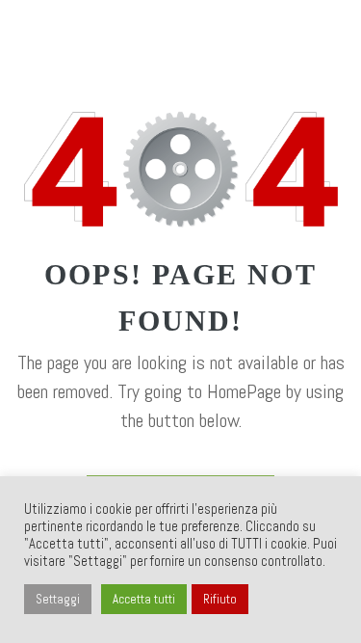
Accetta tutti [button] (144, 599)
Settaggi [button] (58, 599)
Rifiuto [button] (220, 599)
